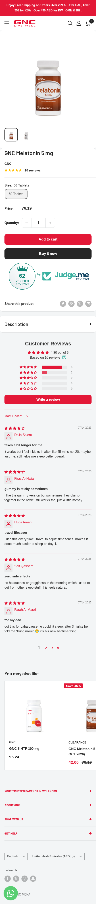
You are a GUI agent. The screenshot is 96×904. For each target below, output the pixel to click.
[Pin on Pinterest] (71, 303)
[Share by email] (88, 303)
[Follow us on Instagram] (24, 879)
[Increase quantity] (50, 223)
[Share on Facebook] (63, 303)
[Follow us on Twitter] (16, 879)
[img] (14, 428)
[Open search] (70, 23)
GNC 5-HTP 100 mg (24, 748)
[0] (88, 23)
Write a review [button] (48, 399)
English (12, 856)
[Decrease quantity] (26, 223)
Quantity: (11, 223)
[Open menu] (6, 23)
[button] (29, 367)
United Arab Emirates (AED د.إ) (53, 856)
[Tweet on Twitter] (80, 303)
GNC (7, 163)
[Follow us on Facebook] (7, 879)
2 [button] (46, 648)
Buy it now (48, 254)
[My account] (79, 23)
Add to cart (48, 239)
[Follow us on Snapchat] (33, 879)
